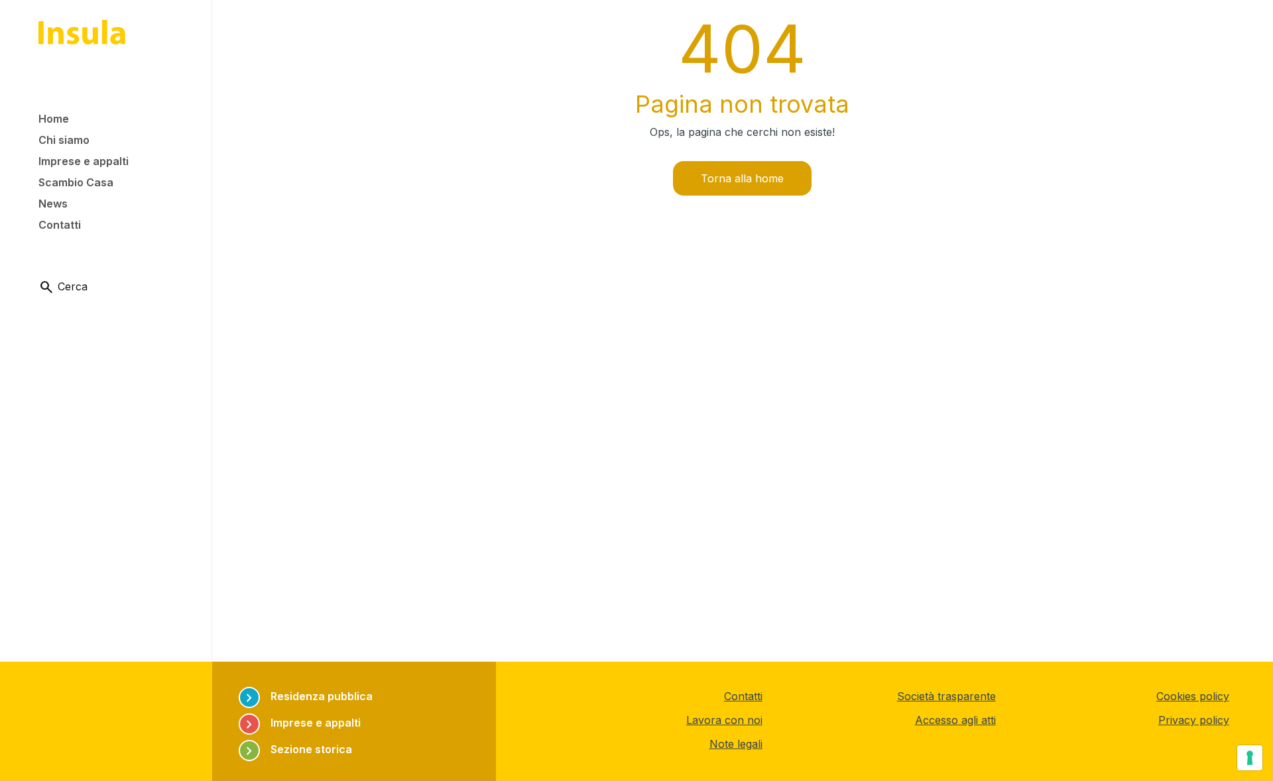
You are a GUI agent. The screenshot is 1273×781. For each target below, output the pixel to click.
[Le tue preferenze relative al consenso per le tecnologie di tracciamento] (1249, 757)
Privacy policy (1193, 720)
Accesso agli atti (955, 720)
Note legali (735, 744)
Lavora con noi (724, 720)
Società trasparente (946, 696)
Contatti (743, 696)
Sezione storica (296, 749)
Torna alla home (742, 178)
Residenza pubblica (307, 696)
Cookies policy (1192, 696)
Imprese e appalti (301, 723)
